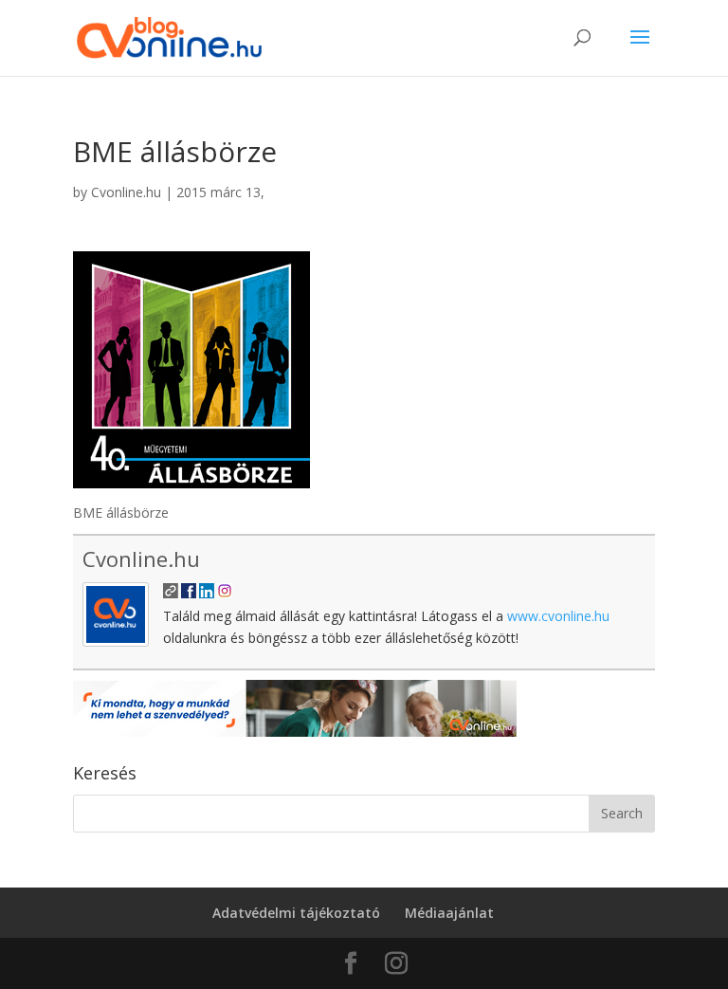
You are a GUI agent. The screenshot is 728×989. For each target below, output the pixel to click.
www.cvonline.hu (558, 616)
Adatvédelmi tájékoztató (296, 913)
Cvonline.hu (126, 192)
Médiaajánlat (449, 913)
